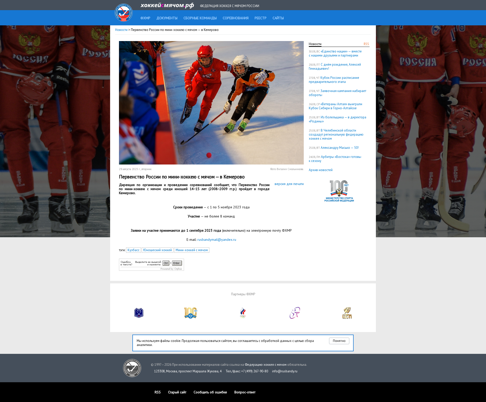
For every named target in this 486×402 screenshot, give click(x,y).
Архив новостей (321, 170)
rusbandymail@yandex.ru (216, 239)
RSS (366, 44)
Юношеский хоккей (157, 250)
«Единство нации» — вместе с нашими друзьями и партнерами (335, 53)
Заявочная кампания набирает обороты (337, 93)
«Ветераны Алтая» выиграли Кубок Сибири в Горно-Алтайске (335, 106)
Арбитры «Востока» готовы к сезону (335, 159)
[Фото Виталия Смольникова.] (211, 163)
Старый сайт (177, 392)
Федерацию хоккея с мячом (266, 364)
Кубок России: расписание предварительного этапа (334, 80)
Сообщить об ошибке (210, 392)
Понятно (339, 341)
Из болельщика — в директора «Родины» (337, 119)
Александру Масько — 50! (340, 147)
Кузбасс (133, 250)
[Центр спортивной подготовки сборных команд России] (347, 318)
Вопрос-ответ (244, 392)
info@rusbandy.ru (284, 371)
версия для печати (289, 183)
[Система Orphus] (151, 269)
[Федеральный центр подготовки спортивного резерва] (295, 318)
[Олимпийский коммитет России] (243, 318)
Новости (121, 30)
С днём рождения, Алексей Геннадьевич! (335, 66)
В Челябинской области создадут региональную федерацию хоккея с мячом (336, 134)
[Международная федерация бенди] (139, 318)
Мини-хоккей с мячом (192, 250)
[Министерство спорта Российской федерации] (191, 318)
